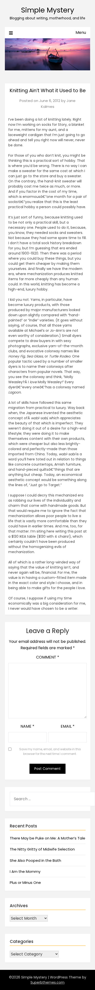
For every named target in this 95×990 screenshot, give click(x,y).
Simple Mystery (47, 10)
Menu (81, 32)
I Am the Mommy (25, 871)
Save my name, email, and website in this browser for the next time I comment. (50, 751)
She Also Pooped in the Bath (35, 860)
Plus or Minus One (25, 882)
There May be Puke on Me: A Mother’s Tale (47, 838)
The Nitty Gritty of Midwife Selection (42, 849)
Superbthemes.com (47, 982)
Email (68, 726)
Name (27, 726)
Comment (47, 657)
